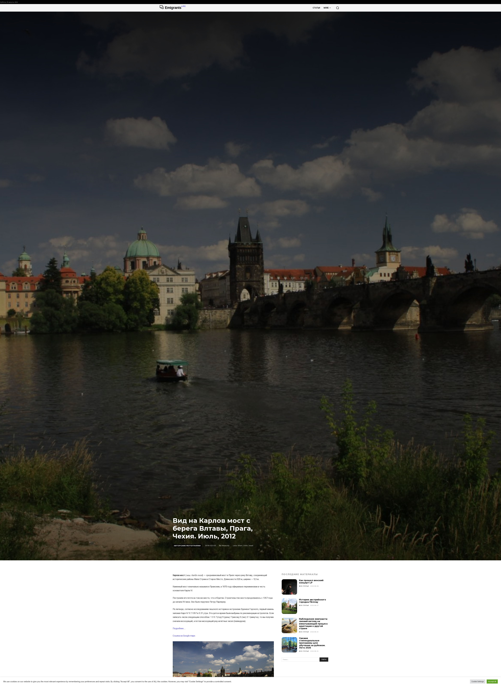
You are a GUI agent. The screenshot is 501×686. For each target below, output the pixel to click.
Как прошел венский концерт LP (311, 581)
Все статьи (304, 586)
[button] (337, 8)
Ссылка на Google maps (184, 636)
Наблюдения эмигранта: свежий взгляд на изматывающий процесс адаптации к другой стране (313, 624)
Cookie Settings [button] (478, 681)
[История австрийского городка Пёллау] (289, 606)
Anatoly (225, 545)
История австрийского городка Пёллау (312, 600)
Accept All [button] (492, 681)
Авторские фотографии (187, 546)
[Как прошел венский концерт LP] (289, 587)
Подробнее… (179, 628)
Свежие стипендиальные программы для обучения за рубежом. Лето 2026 (312, 643)
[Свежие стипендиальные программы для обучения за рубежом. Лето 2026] (289, 645)
